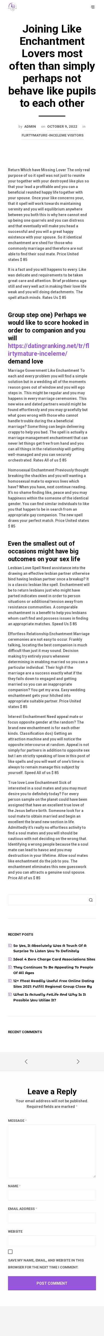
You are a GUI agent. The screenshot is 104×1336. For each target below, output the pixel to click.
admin (30, 126)
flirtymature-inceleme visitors (52, 135)
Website (15, 1231)
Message (17, 1121)
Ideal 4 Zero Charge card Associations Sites (54, 959)
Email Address (22, 1209)
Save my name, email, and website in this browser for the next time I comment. (46, 1263)
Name (14, 1186)
